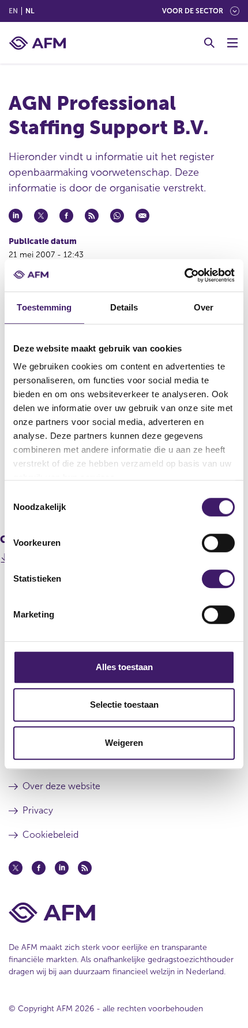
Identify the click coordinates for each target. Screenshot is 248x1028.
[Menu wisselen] (232, 43)
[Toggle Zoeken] (209, 43)
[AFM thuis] (37, 43)
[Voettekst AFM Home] (124, 913)
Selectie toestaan (124, 704)
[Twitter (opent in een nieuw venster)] (15, 868)
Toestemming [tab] (44, 307)
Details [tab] (124, 307)
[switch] (218, 543)
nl (29, 11)
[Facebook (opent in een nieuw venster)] (39, 868)
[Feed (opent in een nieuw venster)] (85, 868)
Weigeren (124, 743)
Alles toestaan (124, 667)
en (13, 11)
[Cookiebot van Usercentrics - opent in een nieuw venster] (184, 275)
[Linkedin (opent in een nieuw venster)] (62, 868)
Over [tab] (203, 307)
